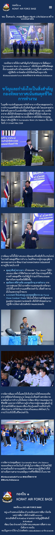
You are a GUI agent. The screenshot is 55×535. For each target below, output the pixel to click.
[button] (50, 7)
